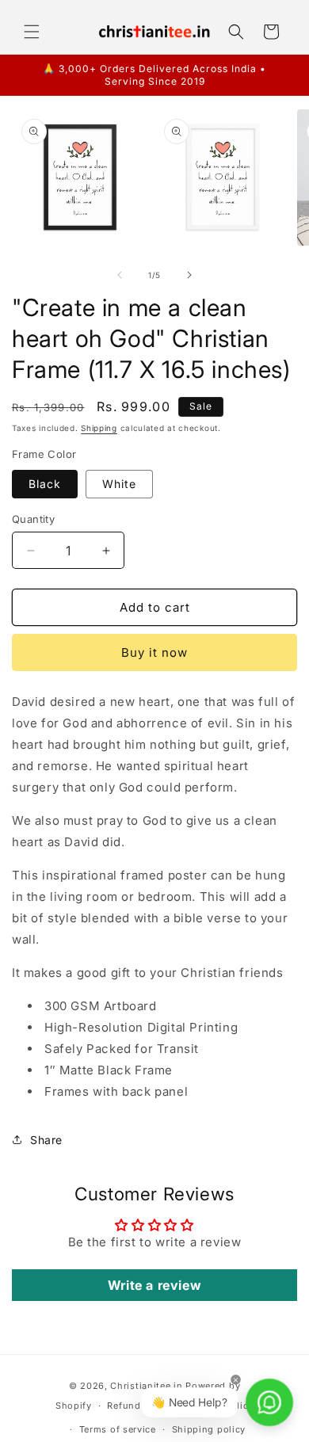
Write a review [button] (154, 1285)
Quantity (33, 519)
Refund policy (139, 1405)
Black (45, 483)
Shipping (99, 428)
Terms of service (117, 1429)
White (119, 483)
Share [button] (46, 1139)
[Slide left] (119, 275)
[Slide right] (189, 275)
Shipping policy (209, 1429)
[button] (31, 31)
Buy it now (154, 652)
